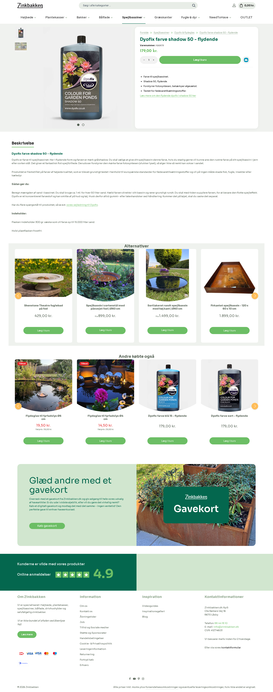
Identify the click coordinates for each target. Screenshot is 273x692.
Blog (145, 616)
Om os (83, 605)
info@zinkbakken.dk (226, 626)
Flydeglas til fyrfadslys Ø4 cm (105, 417)
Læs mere (27, 634)
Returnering (87, 654)
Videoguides (150, 605)
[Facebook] (130, 679)
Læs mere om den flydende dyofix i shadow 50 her (168, 95)
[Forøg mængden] (153, 60)
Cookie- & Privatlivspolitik (96, 643)
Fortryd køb (87, 659)
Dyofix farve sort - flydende (229, 416)
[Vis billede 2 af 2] (83, 125)
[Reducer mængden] (144, 60)
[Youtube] (134, 679)
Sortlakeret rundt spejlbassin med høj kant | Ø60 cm (168, 307)
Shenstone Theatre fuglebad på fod (43, 307)
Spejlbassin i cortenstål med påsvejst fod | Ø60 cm (105, 307)
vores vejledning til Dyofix (82, 204)
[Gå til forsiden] (30, 5)
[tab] (23, 143)
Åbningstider (88, 616)
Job (82, 622)
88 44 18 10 (221, 623)
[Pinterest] (139, 679)
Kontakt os (86, 611)
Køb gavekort (47, 526)
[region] (73, 78)
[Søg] (194, 5)
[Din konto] (234, 5)
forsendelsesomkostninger (162, 687)
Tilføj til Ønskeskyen (246, 60)
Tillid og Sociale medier (94, 627)
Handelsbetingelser (92, 638)
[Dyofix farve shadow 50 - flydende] (80, 78)
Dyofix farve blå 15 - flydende (167, 416)
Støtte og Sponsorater (93, 632)
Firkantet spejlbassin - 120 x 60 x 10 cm (229, 307)
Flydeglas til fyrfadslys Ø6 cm (43, 417)
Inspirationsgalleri (153, 611)
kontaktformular (231, 647)
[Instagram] (143, 679)
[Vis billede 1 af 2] (78, 125)
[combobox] (134, 5)
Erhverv (84, 665)
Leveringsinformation (93, 648)
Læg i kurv (200, 60)
